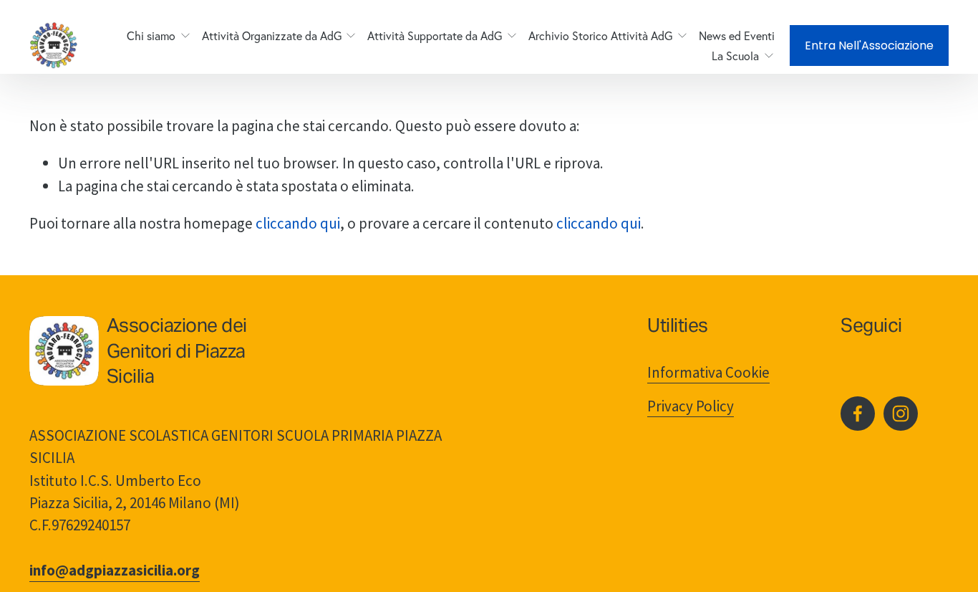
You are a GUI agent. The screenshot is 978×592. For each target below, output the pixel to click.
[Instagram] (900, 413)
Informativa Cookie (708, 372)
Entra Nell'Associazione (869, 45)
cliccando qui (298, 223)
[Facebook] (858, 413)
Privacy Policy (690, 406)
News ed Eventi (737, 36)
